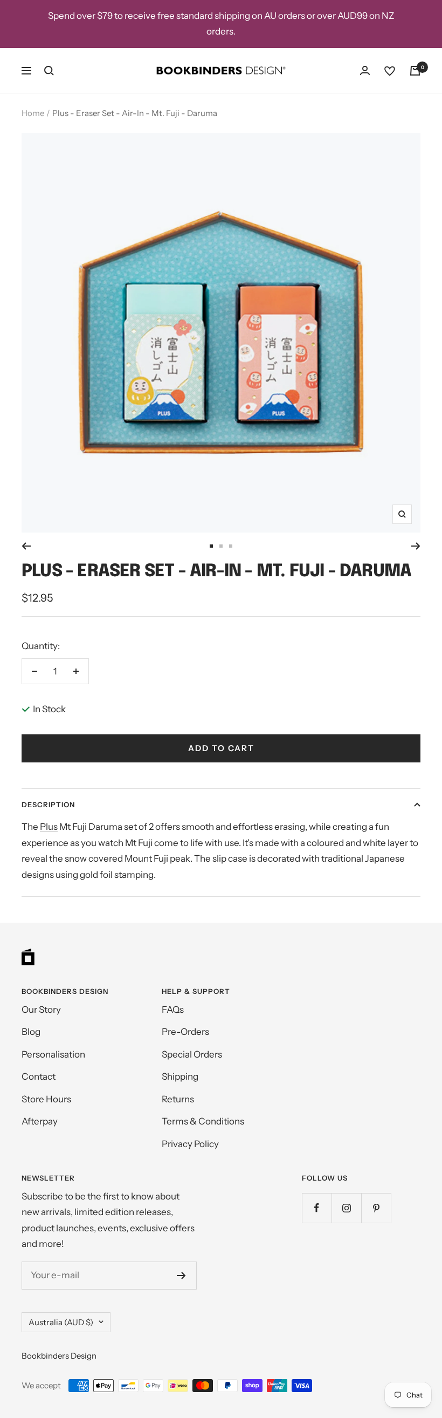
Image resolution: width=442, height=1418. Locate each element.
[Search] (49, 71)
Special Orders (192, 1054)
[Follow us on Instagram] (346, 1208)
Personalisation (53, 1054)
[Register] (181, 1275)
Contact (39, 1076)
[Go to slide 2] (221, 546)
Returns (178, 1099)
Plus (49, 826)
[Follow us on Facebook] (317, 1208)
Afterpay (40, 1121)
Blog (31, 1031)
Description (48, 804)
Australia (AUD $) (61, 1322)
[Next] (415, 546)
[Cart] (415, 71)
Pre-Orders (185, 1031)
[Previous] (26, 546)
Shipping (180, 1076)
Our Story (41, 1009)
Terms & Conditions (203, 1121)
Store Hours (46, 1099)
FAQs (173, 1009)
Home (33, 113)
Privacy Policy (190, 1144)
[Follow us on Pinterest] (376, 1208)
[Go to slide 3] (230, 546)
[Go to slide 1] (211, 546)
